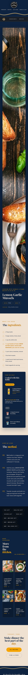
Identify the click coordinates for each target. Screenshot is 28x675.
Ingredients (13, 19)
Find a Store (14, 655)
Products (3, 9)
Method (21, 19)
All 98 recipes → (20, 554)
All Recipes (14, 649)
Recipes (10, 9)
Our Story (15, 9)
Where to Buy (23, 9)
